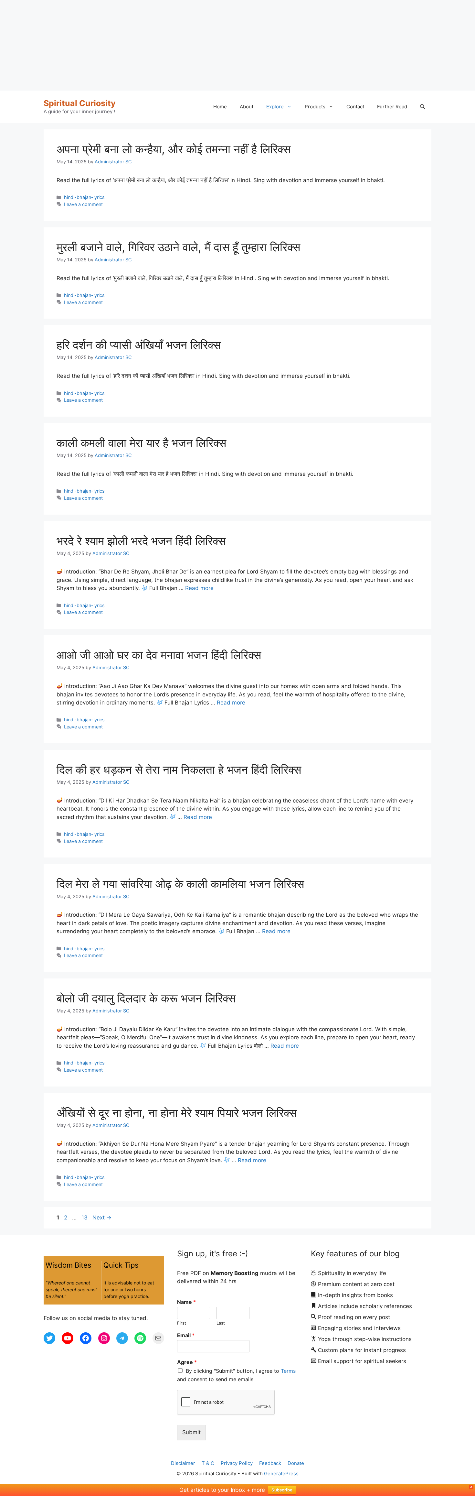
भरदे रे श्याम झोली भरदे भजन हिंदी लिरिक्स (141, 541)
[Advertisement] (194, 45)
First (181, 1323)
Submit (191, 1432)
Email (186, 1335)
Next (101, 1217)
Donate (296, 1463)
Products (315, 107)
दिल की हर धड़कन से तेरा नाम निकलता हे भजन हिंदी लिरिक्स (179, 769)
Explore (275, 107)
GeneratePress (281, 1473)
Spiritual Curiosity (80, 103)
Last (220, 1323)
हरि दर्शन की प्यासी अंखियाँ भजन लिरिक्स (139, 345)
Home (220, 107)
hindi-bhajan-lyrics (84, 197)
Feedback (270, 1463)
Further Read (392, 107)
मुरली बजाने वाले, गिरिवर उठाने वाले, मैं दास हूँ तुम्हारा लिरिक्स (178, 247)
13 (85, 1217)
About (246, 107)
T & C (208, 1463)
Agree (187, 1362)
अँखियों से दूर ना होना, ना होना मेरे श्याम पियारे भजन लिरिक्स (177, 1112)
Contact (355, 107)
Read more (199, 588)
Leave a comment (83, 204)
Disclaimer (183, 1463)
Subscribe (281, 1489)
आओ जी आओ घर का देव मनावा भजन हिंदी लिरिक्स (159, 655)
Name (186, 1302)
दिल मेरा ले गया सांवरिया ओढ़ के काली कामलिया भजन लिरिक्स (180, 883)
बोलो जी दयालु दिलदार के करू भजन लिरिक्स (146, 998)
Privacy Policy (237, 1463)
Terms (288, 1371)
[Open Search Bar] (422, 106)
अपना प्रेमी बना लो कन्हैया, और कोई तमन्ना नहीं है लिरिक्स (173, 149)
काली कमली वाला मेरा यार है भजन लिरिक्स (141, 443)
